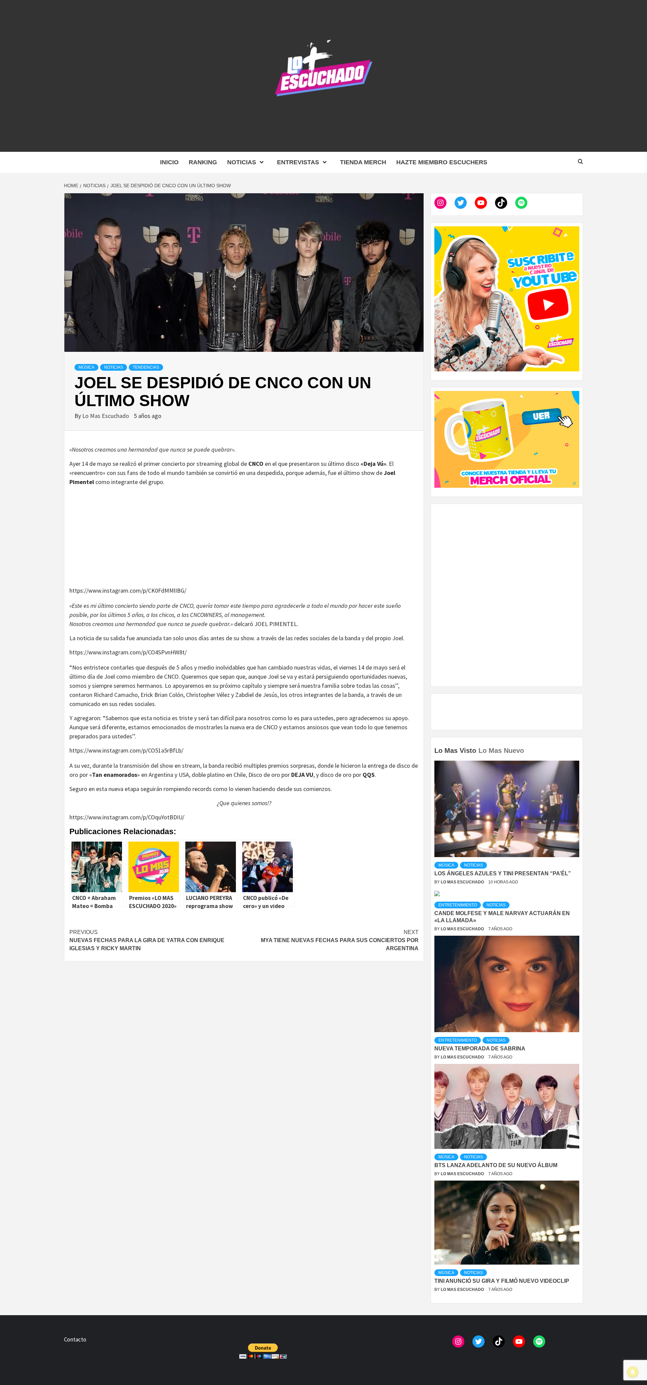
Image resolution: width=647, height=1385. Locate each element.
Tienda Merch (363, 162)
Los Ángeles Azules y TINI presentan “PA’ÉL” (502, 873)
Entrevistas (298, 162)
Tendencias (146, 367)
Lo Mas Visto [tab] (455, 750)
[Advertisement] (244, 538)
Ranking (203, 162)
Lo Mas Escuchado (106, 416)
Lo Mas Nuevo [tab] (501, 750)
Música (86, 367)
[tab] (527, 746)
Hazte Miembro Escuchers (441, 162)
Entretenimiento (457, 905)
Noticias (241, 162)
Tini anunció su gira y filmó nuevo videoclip (501, 1281)
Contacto (75, 1339)
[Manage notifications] (632, 1371)
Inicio (169, 162)
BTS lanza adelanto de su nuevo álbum (495, 1165)
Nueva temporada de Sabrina (479, 1048)
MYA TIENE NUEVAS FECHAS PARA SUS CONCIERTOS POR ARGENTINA (340, 940)
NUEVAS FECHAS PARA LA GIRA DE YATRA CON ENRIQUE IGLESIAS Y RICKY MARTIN (146, 940)
